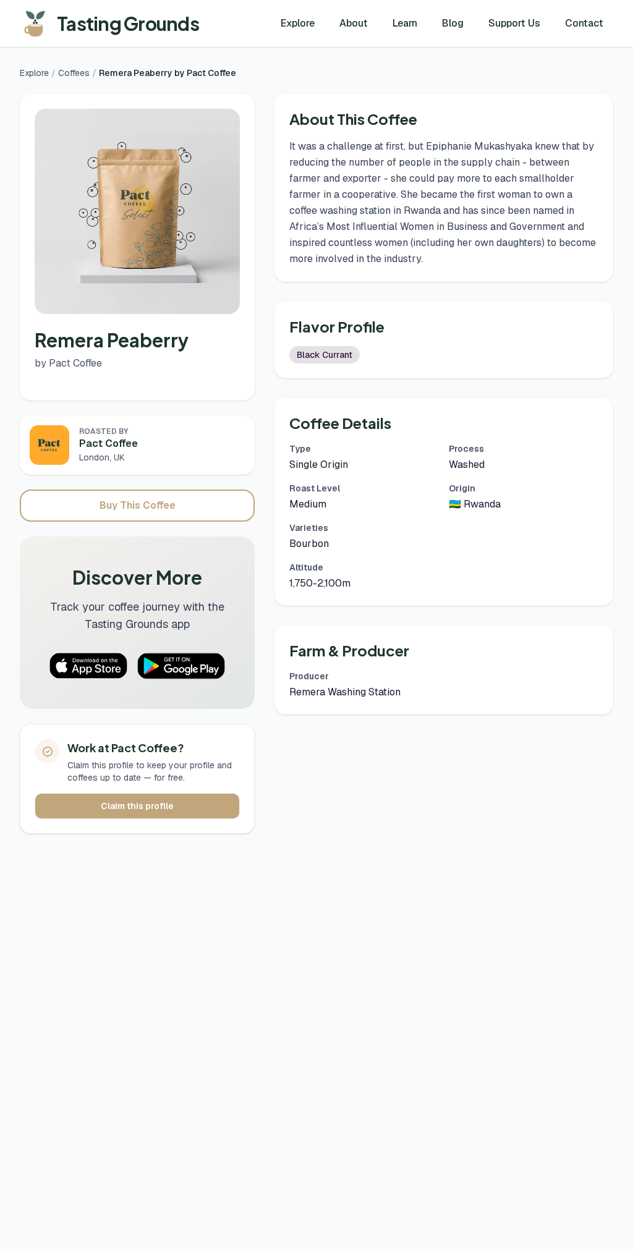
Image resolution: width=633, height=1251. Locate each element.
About (353, 23)
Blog (453, 23)
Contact (584, 23)
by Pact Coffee (68, 363)
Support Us (514, 23)
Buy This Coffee (138, 505)
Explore (298, 23)
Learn (405, 23)
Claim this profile (137, 806)
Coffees (74, 72)
